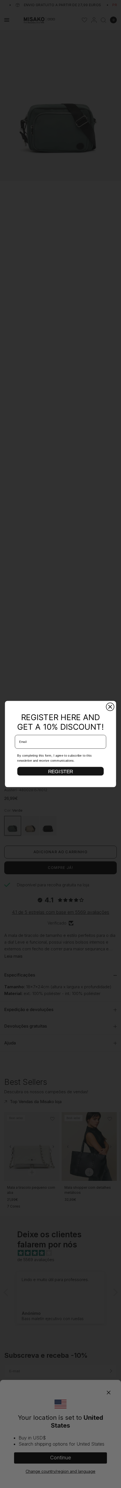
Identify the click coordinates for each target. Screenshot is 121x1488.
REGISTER (60, 771)
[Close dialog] (110, 707)
